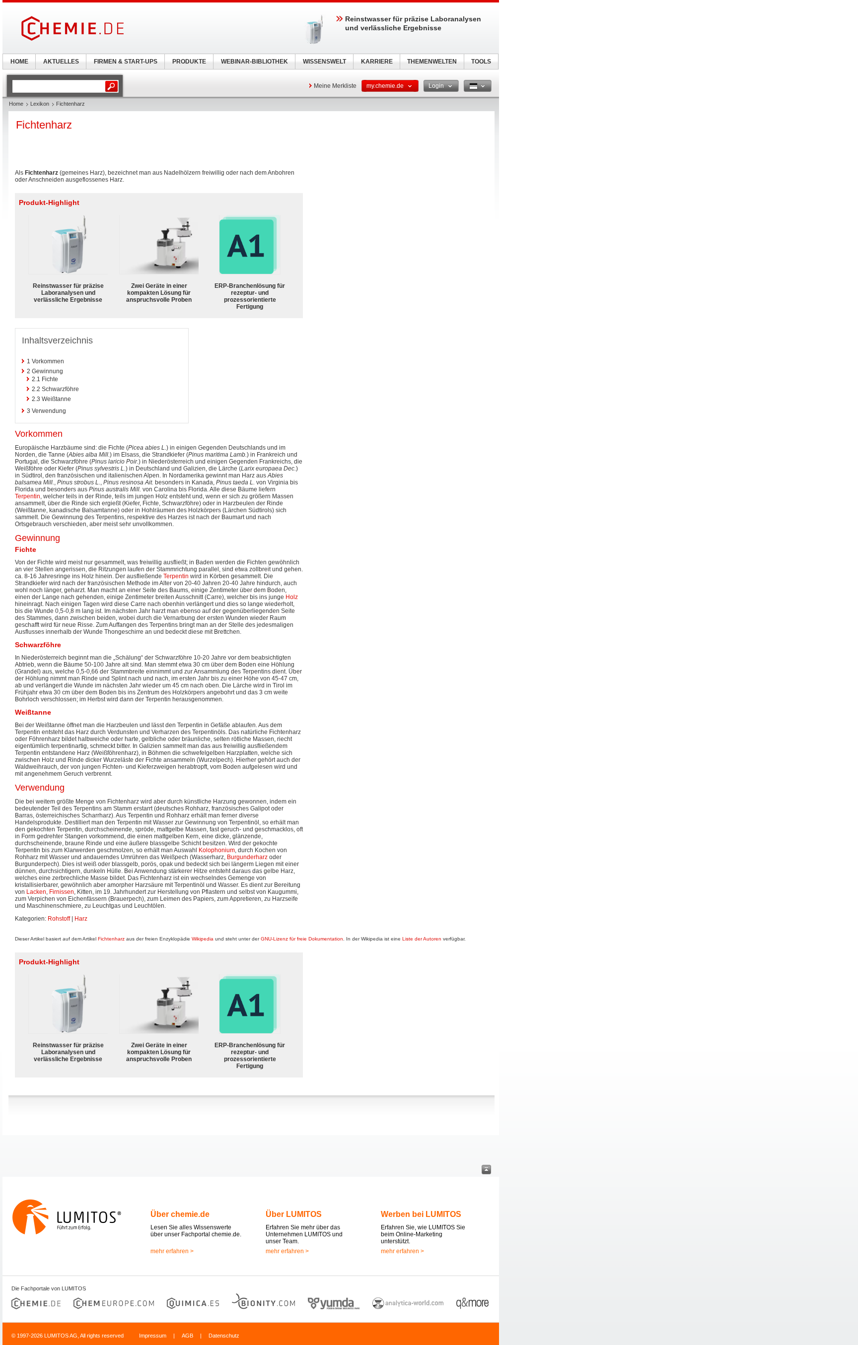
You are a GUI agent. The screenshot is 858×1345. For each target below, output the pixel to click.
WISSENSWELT (324, 61)
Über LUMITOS (294, 1214)
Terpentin (27, 496)
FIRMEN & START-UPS (125, 61)
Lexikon (39, 104)
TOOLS (481, 61)
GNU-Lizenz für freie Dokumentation (302, 939)
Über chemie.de (180, 1214)
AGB (187, 1336)
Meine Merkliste (335, 85)
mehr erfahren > (172, 1251)
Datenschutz (224, 1336)
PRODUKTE (189, 61)
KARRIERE (377, 61)
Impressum (152, 1336)
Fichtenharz (111, 939)
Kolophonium (217, 850)
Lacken (36, 891)
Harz (80, 918)
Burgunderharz (247, 857)
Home (16, 104)
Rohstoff (59, 918)
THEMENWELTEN (432, 61)
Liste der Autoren (421, 939)
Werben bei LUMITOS (421, 1214)
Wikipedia (203, 939)
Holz (292, 597)
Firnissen (61, 891)
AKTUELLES (61, 61)
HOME (19, 61)
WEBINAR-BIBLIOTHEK (254, 61)
